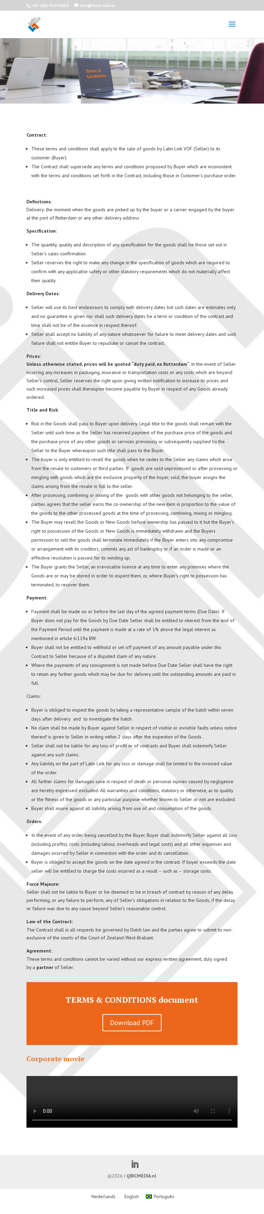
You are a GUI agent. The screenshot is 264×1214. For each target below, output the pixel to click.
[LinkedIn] (135, 1164)
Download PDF (132, 1022)
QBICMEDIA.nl (141, 1176)
